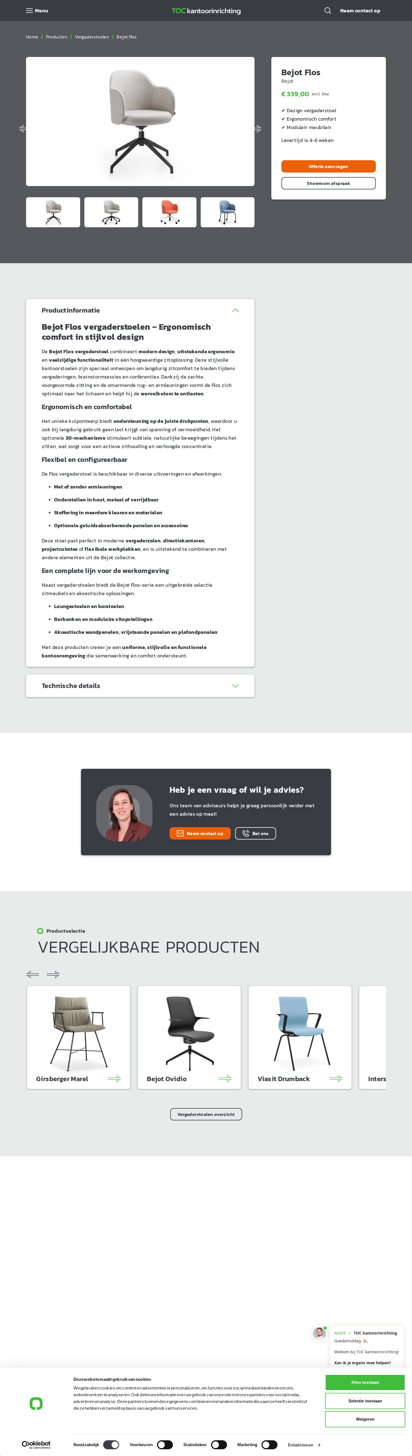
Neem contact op (360, 10)
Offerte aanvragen (328, 166)
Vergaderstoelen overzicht (206, 1114)
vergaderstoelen (92, 37)
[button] (328, 10)
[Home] (206, 10)
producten (57, 37)
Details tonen (300, 1445)
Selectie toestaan (365, 1400)
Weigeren (365, 1419)
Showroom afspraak (328, 183)
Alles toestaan (365, 1382)
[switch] (165, 1444)
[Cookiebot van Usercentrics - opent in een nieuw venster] (36, 1445)
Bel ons (261, 833)
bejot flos (126, 37)
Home (32, 37)
